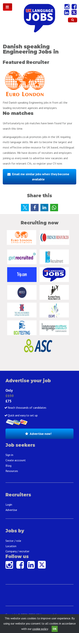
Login (9, 504)
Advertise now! (40, 434)
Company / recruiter (17, 551)
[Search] (72, 20)
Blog (8, 465)
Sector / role (13, 541)
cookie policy (40, 629)
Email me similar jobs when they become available (40, 177)
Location (11, 546)
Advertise (11, 510)
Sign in (9, 455)
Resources (12, 471)
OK (55, 629)
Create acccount (16, 460)
